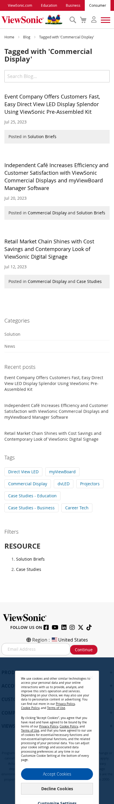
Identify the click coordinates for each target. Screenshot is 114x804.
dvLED (64, 483)
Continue (84, 649)
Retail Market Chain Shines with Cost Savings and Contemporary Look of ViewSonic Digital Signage (49, 249)
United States (73, 640)
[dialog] (57, 730)
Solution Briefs (42, 136)
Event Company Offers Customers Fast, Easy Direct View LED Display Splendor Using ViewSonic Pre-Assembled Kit (52, 104)
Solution (12, 334)
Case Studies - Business (31, 507)
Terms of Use (56, 708)
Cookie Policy (30, 708)
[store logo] (33, 20)
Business (73, 5)
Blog (27, 37)
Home (9, 37)
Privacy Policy (65, 704)
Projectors (90, 483)
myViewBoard (62, 471)
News (9, 346)
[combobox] (57, 76)
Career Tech (77, 507)
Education (49, 5)
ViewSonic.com (20, 5)
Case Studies (89, 281)
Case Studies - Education (32, 495)
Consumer (97, 5)
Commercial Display (47, 213)
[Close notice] (91, 677)
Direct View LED (23, 471)
